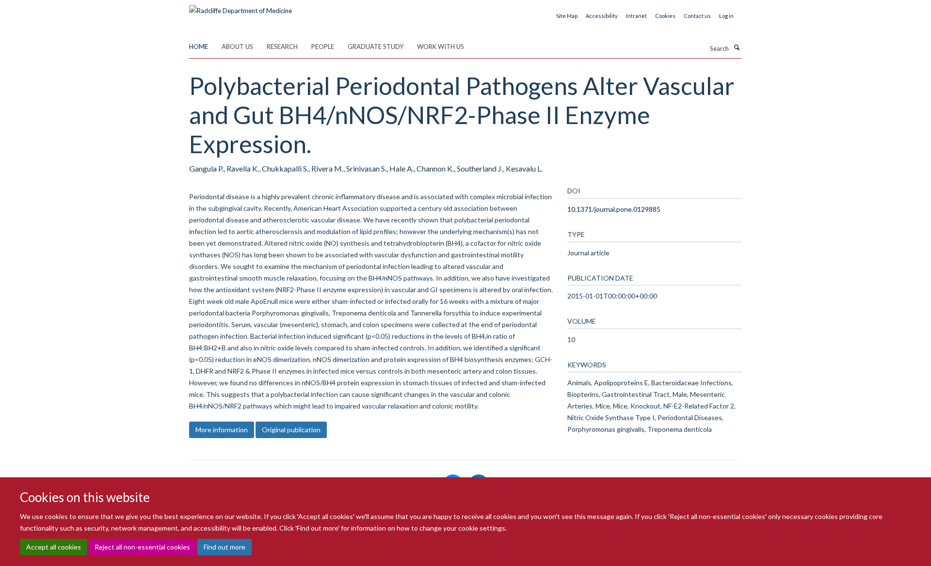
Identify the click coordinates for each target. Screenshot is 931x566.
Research (282, 46)
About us (237, 46)
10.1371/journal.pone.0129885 (613, 209)
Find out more (224, 547)
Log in (726, 16)
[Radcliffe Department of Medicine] (240, 7)
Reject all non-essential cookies (142, 547)
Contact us (697, 16)
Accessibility (602, 16)
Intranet (636, 16)
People (322, 46)
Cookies (665, 16)
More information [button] (221, 429)
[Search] (736, 47)
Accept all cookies (53, 547)
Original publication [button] (291, 429)
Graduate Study (375, 46)
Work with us (440, 46)
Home (198, 46)
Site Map (567, 16)
